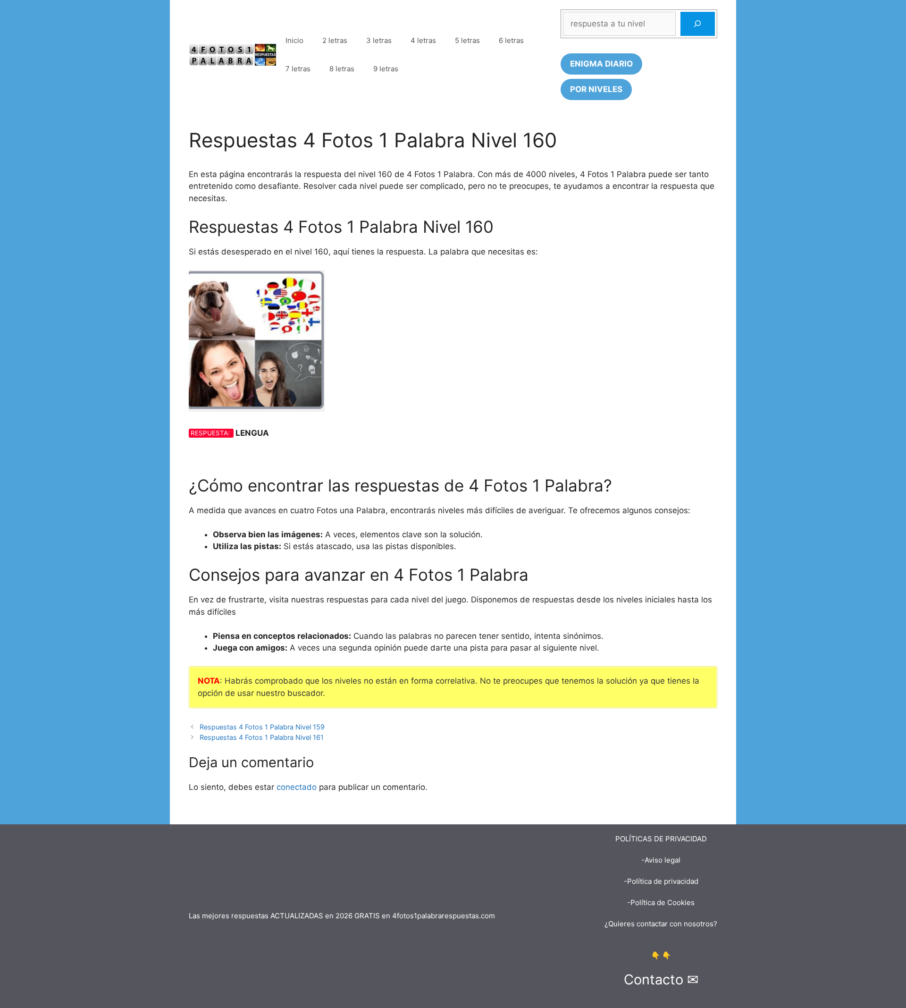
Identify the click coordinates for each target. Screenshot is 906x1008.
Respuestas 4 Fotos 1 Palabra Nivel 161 (262, 737)
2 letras (334, 40)
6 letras (511, 40)
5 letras (467, 40)
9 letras (385, 68)
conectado (297, 787)
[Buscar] (697, 24)
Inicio (294, 40)
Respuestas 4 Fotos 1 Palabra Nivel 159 (262, 727)
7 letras (297, 68)
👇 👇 (661, 955)
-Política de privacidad (661, 881)
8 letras (341, 68)
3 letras (379, 40)
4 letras (423, 40)
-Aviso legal (660, 860)
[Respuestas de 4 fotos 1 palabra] (232, 54)
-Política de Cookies (661, 902)
